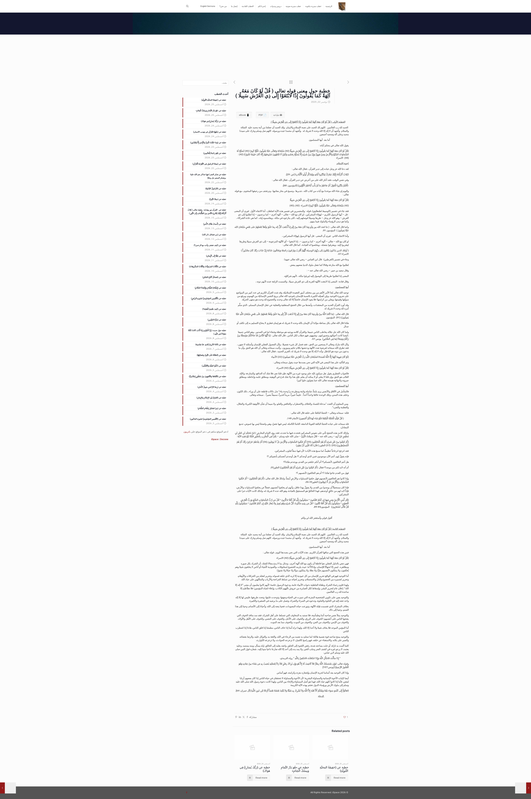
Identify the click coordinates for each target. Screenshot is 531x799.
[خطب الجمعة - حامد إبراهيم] (341, 6)
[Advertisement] (265, 55)
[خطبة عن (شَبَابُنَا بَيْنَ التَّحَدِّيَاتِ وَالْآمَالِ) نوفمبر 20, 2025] (523, 787)
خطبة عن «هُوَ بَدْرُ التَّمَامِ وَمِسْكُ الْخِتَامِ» (295, 769)
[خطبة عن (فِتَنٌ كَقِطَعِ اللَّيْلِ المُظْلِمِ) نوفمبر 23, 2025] (8, 787)
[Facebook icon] (187, 792)
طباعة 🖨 (277, 115)
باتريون (186, 431)
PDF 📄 (262, 115)
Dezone (224, 439)
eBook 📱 (244, 115)
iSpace (214, 439)
